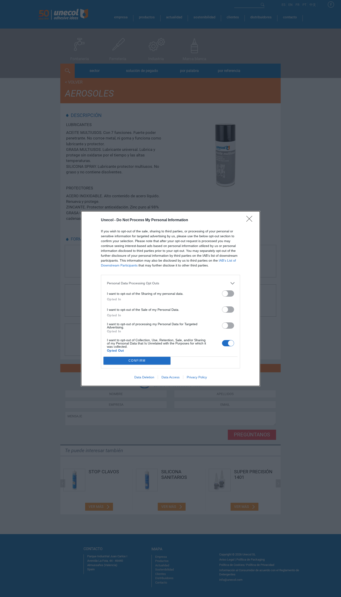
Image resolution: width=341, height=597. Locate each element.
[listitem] (170, 283)
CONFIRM (137, 360)
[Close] (250, 220)
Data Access (170, 377)
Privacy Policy (197, 377)
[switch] (228, 293)
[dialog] (170, 298)
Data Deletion (144, 377)
